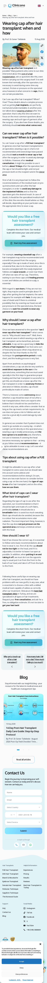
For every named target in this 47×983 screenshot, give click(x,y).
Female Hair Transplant (11, 885)
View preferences (21, 974)
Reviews (27, 881)
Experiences (28, 870)
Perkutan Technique (10, 889)
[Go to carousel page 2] (23, 749)
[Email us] (23, 844)
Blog (4, 916)
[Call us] (16, 844)
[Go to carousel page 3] (28, 749)
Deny (22, 968)
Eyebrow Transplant (10, 881)
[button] (40, 944)
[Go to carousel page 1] (18, 749)
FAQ (4, 908)
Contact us (6, 912)
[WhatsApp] (30, 844)
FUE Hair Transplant (10, 870)
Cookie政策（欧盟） (15, 980)
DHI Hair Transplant (10, 874)
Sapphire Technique (10, 893)
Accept (21, 961)
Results (26, 878)
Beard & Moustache (10, 878)
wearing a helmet (25, 110)
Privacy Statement (28, 980)
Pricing (26, 874)
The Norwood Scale (10, 897)
